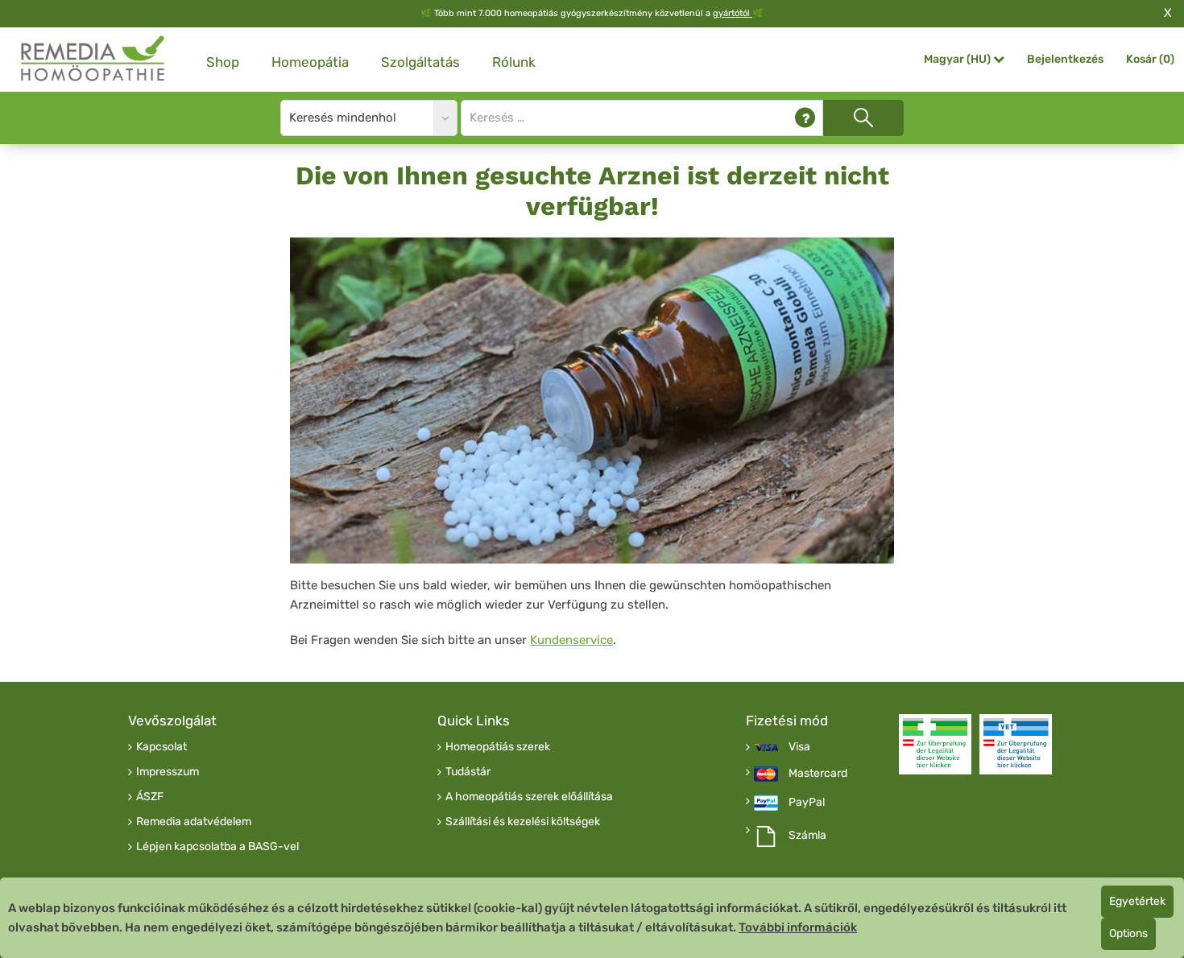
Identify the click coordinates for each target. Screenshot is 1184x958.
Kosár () (1150, 59)
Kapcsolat (161, 747)
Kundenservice (571, 640)
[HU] (93, 59)
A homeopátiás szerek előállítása (529, 797)
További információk (798, 927)
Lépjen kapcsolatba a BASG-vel (217, 847)
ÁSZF (150, 797)
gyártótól (732, 13)
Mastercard (818, 773)
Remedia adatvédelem (193, 822)
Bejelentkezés (1065, 59)
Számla (807, 835)
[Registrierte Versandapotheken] (935, 744)
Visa (799, 747)
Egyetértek (1137, 901)
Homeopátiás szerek (497, 747)
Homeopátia (310, 62)
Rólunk (514, 62)
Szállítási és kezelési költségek (522, 822)
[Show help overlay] (805, 118)
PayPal (807, 802)
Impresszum (167, 772)
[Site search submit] (863, 118)
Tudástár (468, 772)
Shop (222, 62)
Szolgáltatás (420, 62)
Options (1128, 933)
